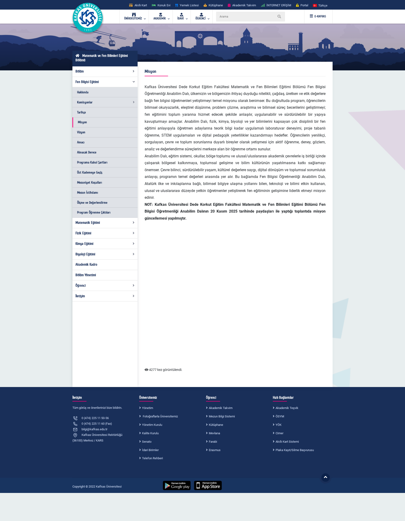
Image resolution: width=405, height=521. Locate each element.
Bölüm (79, 71)
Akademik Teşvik (287, 408)
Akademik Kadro (86, 264)
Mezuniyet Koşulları (89, 183)
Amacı (80, 142)
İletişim (80, 296)
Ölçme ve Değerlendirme (92, 203)
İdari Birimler (150, 450)
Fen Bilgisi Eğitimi (87, 82)
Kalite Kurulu (150, 433)
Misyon (82, 122)
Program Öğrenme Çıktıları (93, 212)
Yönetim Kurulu (152, 425)
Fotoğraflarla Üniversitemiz (160, 416)
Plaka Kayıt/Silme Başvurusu (295, 450)
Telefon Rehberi (152, 458)
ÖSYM (280, 416)
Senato (146, 441)
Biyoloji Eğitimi (85, 254)
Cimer (279, 433)
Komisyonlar (85, 102)
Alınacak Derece (86, 152)
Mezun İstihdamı (87, 193)
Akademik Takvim (220, 408)
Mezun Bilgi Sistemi (222, 416)
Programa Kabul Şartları (92, 162)
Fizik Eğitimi (83, 233)
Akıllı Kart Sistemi (287, 441)
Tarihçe (81, 112)
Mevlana (214, 433)
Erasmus (215, 450)
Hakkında (82, 92)
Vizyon (81, 132)
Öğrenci (80, 285)
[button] (320, 5)
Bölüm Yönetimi (85, 275)
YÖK (278, 425)
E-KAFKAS (320, 16)
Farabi (213, 441)
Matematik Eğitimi (87, 223)
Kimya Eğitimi (84, 244)
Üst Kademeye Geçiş (89, 172)
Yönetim (147, 408)
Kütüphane (216, 425)
